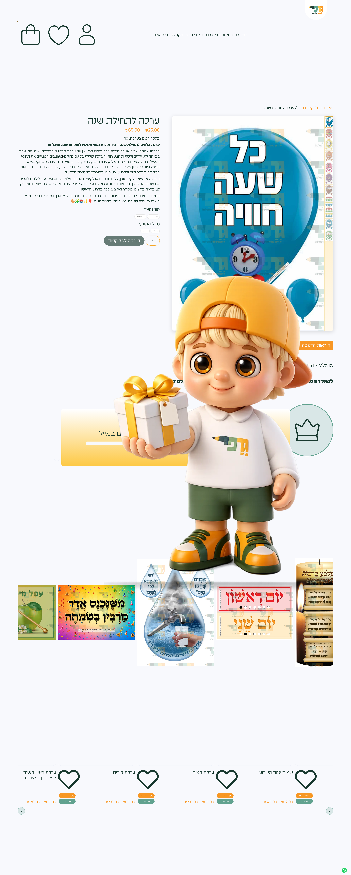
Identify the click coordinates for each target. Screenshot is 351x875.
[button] (64, 156)
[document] (175, 437)
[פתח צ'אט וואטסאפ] (344, 870)
